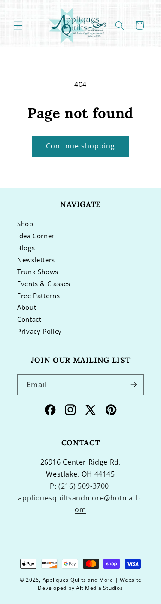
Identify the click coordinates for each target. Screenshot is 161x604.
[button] (18, 25)
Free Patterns (38, 295)
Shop (25, 223)
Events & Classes (43, 283)
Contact (29, 319)
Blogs (26, 247)
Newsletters (36, 259)
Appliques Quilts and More (78, 580)
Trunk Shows (37, 271)
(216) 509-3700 (83, 486)
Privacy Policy (39, 331)
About (26, 307)
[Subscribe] (133, 384)
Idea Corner (36, 235)
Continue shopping (80, 146)
